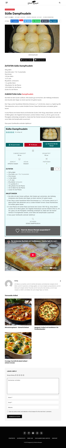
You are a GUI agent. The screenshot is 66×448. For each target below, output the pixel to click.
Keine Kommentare (49, 17)
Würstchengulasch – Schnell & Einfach (17, 327)
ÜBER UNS (30, 438)
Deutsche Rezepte (9, 9)
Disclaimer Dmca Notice (42, 438)
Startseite (12, 438)
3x (58, 169)
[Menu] (7, 2)
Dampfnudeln (27, 94)
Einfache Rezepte (38, 442)
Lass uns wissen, (26, 232)
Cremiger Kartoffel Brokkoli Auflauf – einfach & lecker (16, 362)
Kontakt (54, 438)
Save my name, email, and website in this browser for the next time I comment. (30, 411)
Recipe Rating (10, 375)
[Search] (59, 2)
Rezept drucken (40, 60)
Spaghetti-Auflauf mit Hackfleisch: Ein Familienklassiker (46, 328)
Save (22, 20)
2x (55, 169)
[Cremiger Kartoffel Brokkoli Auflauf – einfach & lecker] (18, 345)
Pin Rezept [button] (34, 144)
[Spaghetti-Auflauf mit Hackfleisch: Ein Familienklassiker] (47, 312)
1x (52, 169)
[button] (6, 132)
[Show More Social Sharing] (59, 21)
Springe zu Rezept (27, 60)
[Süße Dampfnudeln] (32, 52)
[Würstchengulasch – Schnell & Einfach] (18, 312)
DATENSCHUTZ (21, 438)
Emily (12, 17)
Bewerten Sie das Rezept (52, 144)
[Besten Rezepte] (33, 2)
